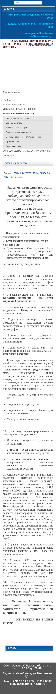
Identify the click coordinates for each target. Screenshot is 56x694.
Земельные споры (14, 123)
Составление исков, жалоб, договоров (23, 137)
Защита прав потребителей (18, 132)
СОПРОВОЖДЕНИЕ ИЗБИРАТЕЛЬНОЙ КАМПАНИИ (26, 151)
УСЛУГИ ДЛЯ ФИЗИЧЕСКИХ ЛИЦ (18, 113)
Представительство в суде (18, 118)
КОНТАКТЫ (8, 155)
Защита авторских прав (16, 127)
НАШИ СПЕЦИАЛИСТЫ (14, 104)
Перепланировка (13, 146)
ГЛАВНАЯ (7, 100)
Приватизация (13, 141)
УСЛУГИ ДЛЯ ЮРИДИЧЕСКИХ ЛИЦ (19, 109)
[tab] (51, 163)
